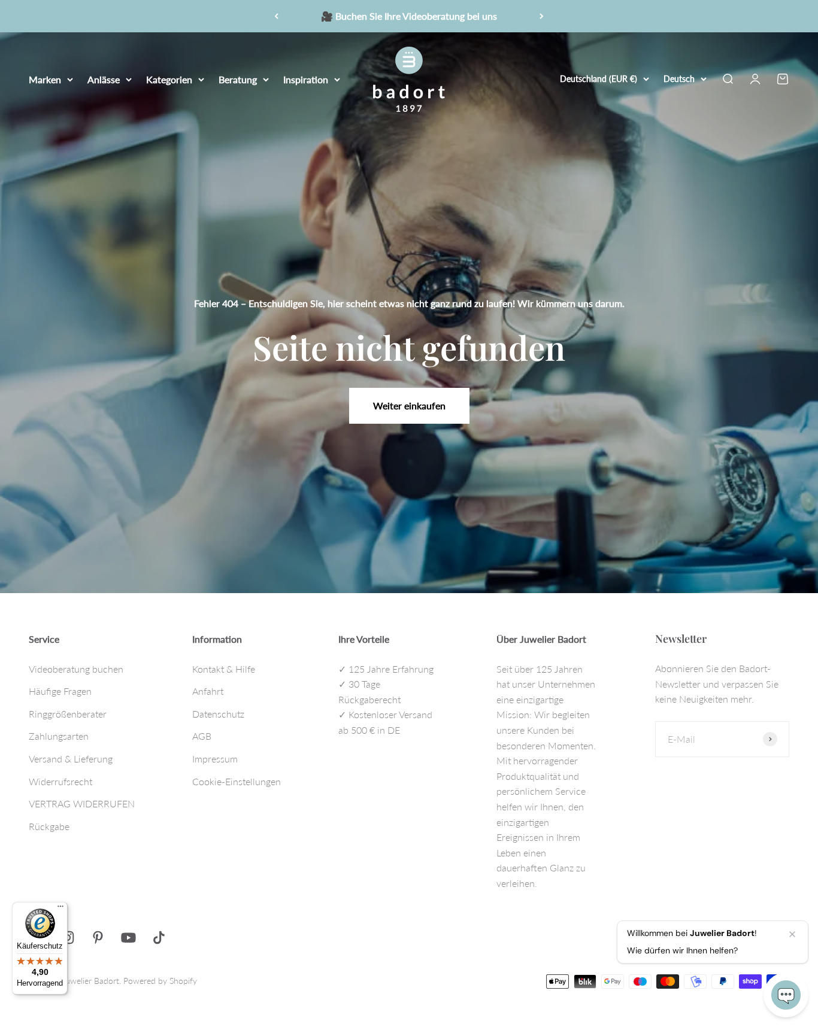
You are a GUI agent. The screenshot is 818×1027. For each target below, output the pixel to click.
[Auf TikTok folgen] (159, 937)
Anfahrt (207, 691)
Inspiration (305, 78)
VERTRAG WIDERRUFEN (82, 803)
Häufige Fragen (60, 691)
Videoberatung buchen (76, 668)
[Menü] (60, 909)
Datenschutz (218, 713)
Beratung (238, 78)
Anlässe (103, 78)
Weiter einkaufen (409, 405)
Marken (45, 78)
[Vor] (542, 16)
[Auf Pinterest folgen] (98, 937)
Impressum (215, 758)
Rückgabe (49, 826)
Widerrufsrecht (60, 781)
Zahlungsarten (59, 736)
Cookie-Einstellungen (236, 781)
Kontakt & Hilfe (223, 668)
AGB (201, 736)
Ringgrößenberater (68, 713)
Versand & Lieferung (71, 758)
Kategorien (169, 78)
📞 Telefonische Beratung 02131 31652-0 (409, 17)
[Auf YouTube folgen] (128, 937)
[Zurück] (276, 16)
